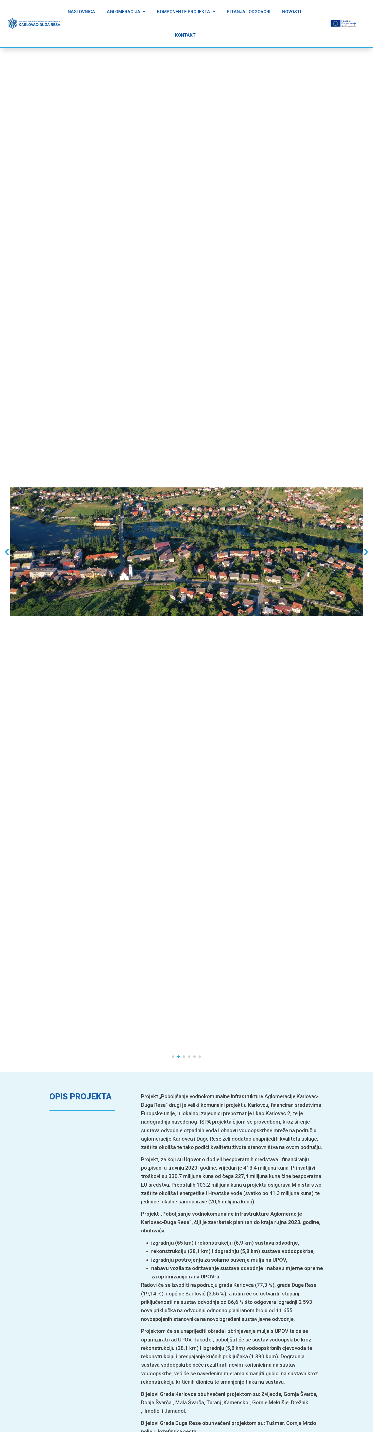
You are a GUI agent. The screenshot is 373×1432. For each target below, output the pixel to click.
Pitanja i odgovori (248, 11)
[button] (173, 1056)
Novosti (291, 11)
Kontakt (185, 35)
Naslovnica (81, 11)
